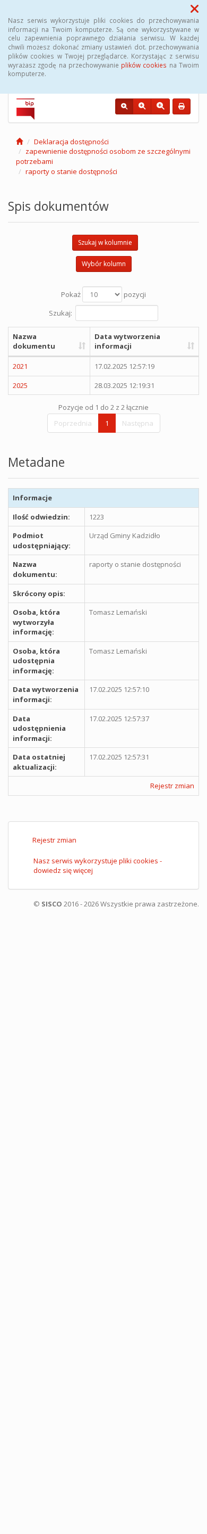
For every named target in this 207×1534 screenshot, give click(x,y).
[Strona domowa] (19, 141)
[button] (194, 8)
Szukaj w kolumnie (105, 242)
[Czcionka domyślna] (124, 106)
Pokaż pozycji (103, 294)
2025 (20, 385)
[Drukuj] (181, 106)
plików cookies (144, 65)
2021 (20, 366)
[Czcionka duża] (160, 106)
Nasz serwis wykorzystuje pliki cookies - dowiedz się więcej (97, 866)
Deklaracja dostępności (71, 141)
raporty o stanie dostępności (71, 171)
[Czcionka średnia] (142, 106)
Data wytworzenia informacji (127, 341)
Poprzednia (73, 423)
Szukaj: (60, 312)
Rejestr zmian (172, 785)
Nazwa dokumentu (34, 341)
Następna (137, 423)
